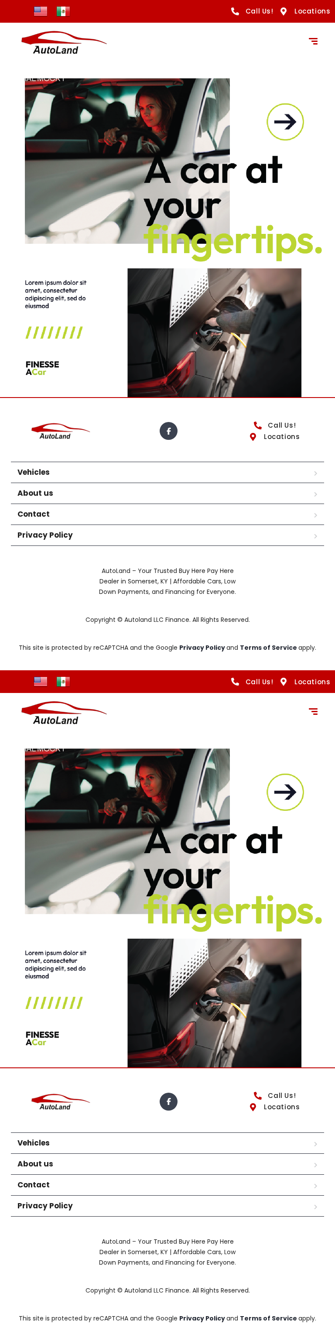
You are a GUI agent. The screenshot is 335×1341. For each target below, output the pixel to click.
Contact (33, 514)
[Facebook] (169, 431)
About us (35, 493)
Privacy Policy (45, 535)
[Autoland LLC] (63, 42)
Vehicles (33, 472)
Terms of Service (269, 647)
